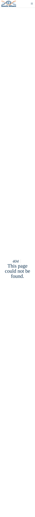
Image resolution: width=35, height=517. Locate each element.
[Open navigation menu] (32, 4)
